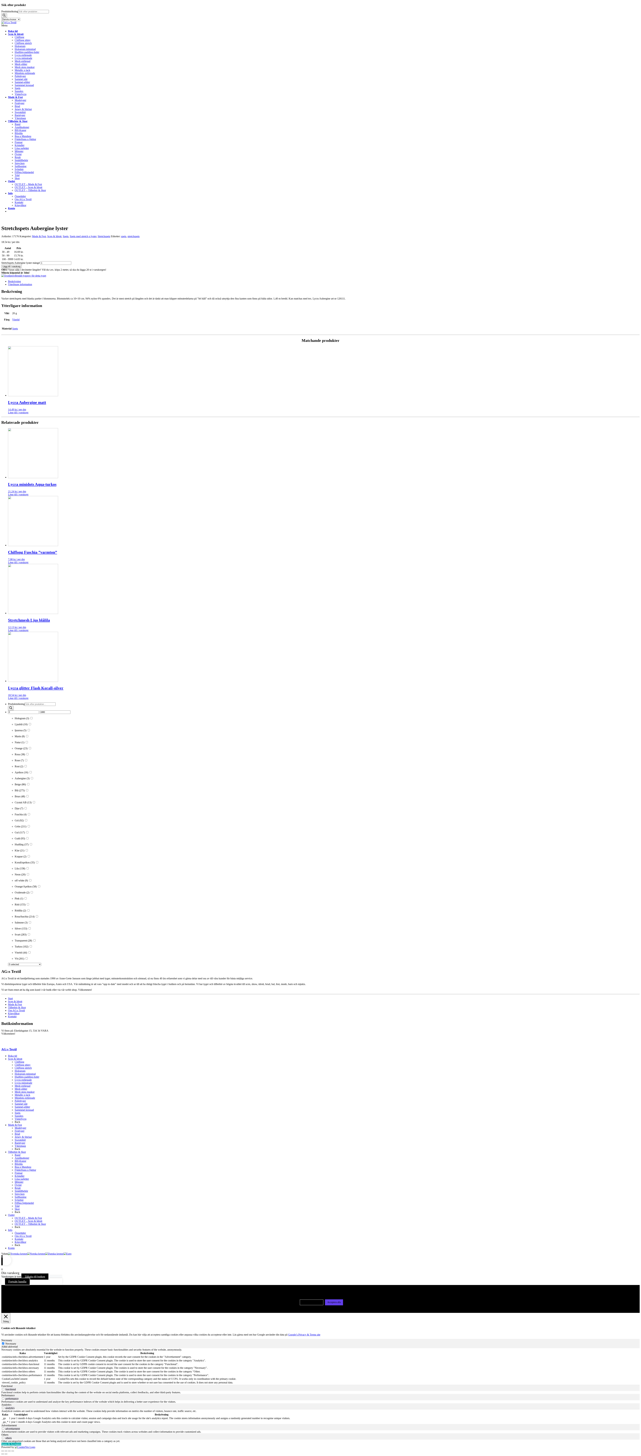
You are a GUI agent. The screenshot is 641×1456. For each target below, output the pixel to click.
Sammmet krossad (24, 1109)
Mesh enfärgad (22, 1085)
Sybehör (19, 1200)
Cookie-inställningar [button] (311, 1302)
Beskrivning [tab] (14, 281)
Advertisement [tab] (9, 1425)
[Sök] (4, 15)
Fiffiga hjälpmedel (24, 1203)
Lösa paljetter (22, 1179)
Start (10, 998)
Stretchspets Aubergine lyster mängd (20, 262)
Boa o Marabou (23, 1167)
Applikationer (22, 1158)
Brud (17, 1134)
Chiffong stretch (23, 1067)
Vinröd (16, 319)
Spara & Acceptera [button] (11, 1444)
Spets (65, 236)
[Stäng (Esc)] (12, 1450)
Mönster (19, 1182)
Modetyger (20, 1127)
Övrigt (18, 1185)
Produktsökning (9, 11)
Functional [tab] (7, 1386)
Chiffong (19, 1061)
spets (123, 236)
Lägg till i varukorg (11, 266)
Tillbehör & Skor (17, 1007)
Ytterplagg (20, 1146)
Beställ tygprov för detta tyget (30, 275)
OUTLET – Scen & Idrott (28, 1221)
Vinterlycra (20, 1118)
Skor (17, 1209)
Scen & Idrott (54, 236)
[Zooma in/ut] (2, 1450)
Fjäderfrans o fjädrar (25, 1170)
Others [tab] (4, 1434)
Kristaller (19, 1176)
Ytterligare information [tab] (20, 284)
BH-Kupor (20, 1161)
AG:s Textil (9, 1049)
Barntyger (20, 1143)
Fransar (19, 1173)
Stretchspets (104, 236)
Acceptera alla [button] (334, 1302)
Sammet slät (21, 1103)
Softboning (20, 1197)
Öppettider (20, 1233)
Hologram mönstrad (25, 1073)
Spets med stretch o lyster (83, 236)
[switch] (3, 1389)
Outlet (11, 1215)
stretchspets (134, 236)
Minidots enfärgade (25, 1097)
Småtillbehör (21, 1191)
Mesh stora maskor (25, 1091)
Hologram (20, 1070)
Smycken (20, 1194)
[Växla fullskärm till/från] (6, 1450)
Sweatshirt (20, 1140)
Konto (11, 1248)
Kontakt (12, 1016)
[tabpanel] (320, 1366)
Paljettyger (20, 1100)
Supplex (19, 1115)
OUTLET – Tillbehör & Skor (30, 1224)
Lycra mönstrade (23, 1082)
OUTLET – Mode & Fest (28, 1218)
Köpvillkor (14, 1013)
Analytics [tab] (6, 1404)
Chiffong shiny (23, 1064)
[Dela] (9, 1450)
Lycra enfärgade (23, 1079)
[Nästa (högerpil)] (6, 1453)
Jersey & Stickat (23, 1137)
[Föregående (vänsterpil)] (2, 1453)
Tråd (17, 1206)
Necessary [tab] (6, 1340)
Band (17, 1155)
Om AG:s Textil (16, 1010)
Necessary (10, 1343)
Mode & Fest (39, 236)
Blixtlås (19, 1164)
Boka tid (12, 1055)
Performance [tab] (8, 1395)
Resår (18, 1188)
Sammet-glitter (22, 1106)
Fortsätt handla (17, 1281)
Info (10, 1230)
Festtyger (19, 1130)
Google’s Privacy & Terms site (304, 1334)
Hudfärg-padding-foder (27, 1076)
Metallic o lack (22, 1094)
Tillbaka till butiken (35, 1276)
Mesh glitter (21, 1088)
